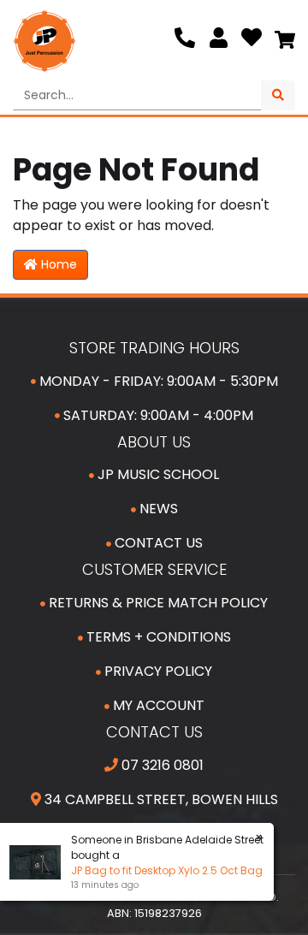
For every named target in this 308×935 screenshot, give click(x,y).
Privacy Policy (156, 671)
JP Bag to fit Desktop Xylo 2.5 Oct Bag (166, 870)
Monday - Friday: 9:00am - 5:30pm (157, 381)
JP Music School (156, 474)
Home (57, 264)
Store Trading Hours (154, 347)
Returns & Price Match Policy (156, 602)
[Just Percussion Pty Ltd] (44, 41)
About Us (154, 442)
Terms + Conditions (157, 637)
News (157, 508)
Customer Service (154, 569)
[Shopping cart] (285, 41)
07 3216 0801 (161, 765)
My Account (157, 705)
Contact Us (157, 543)
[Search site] (278, 95)
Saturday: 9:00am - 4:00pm (156, 415)
